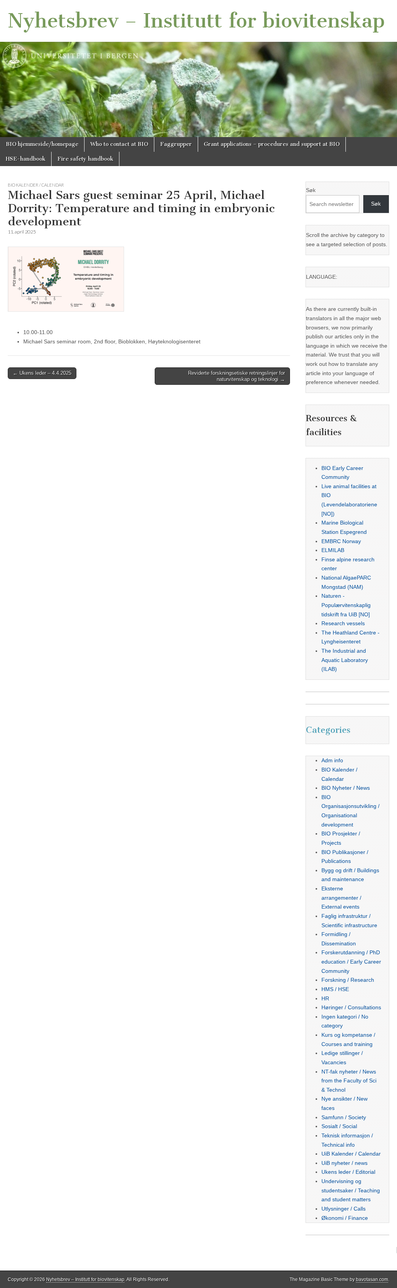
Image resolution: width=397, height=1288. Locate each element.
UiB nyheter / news (344, 1163)
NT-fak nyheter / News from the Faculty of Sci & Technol (348, 1080)
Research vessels (343, 623)
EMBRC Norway (341, 541)
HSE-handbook (25, 159)
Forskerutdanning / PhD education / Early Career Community (351, 961)
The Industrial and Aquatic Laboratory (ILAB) (344, 660)
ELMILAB (332, 550)
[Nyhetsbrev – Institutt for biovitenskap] (198, 68)
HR (325, 998)
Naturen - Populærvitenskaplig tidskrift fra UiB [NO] (346, 605)
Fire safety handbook (85, 159)
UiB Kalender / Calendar (351, 1154)
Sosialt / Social (339, 1126)
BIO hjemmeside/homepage (42, 144)
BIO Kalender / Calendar (36, 184)
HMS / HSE (335, 989)
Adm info (332, 760)
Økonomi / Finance (344, 1218)
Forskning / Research (347, 980)
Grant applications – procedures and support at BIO (272, 144)
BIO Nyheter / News (345, 788)
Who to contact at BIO (119, 144)
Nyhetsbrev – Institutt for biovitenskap (196, 21)
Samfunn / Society (343, 1117)
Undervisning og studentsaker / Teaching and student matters (350, 1190)
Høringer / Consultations (351, 1007)
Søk (311, 190)
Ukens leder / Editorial (348, 1172)
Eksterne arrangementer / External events (341, 897)
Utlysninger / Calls (343, 1209)
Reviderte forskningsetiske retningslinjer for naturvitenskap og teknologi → (236, 376)
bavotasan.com (372, 1279)
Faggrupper (176, 144)
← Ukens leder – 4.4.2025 (42, 373)
